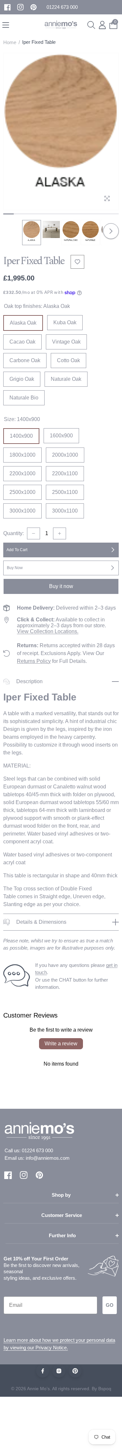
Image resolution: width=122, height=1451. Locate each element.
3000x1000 (22, 511)
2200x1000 (22, 473)
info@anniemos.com (48, 1158)
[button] (62, 7)
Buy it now (61, 586)
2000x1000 (65, 455)
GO (110, 1305)
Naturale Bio (23, 397)
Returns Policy (34, 661)
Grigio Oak (21, 379)
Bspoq (104, 1388)
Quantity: (13, 533)
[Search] (91, 25)
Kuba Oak (64, 322)
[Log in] (102, 25)
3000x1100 (65, 511)
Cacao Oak (22, 342)
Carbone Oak (24, 360)
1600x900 (61, 435)
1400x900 (21, 436)
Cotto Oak (68, 360)
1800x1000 (22, 455)
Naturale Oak (66, 379)
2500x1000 (22, 492)
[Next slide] (111, 231)
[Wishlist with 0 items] (77, 262)
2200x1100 (65, 473)
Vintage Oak (66, 342)
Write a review (61, 1043)
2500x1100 (65, 492)
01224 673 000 (37, 1150)
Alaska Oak (23, 323)
